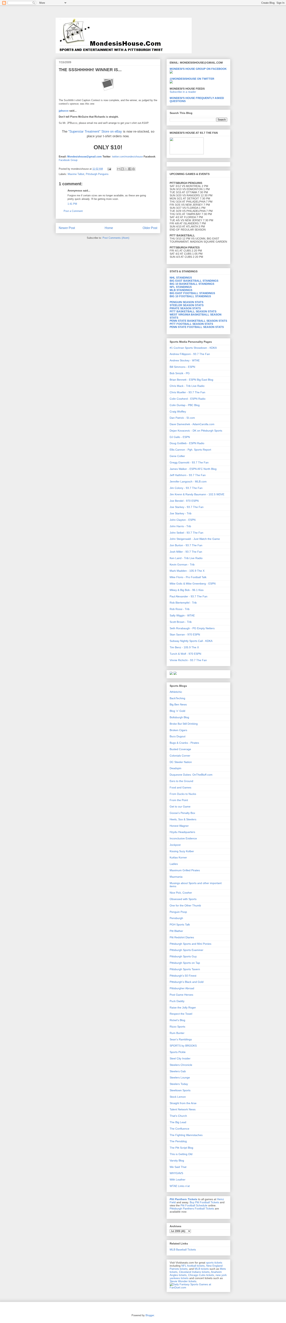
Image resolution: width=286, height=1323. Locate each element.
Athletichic (176, 691)
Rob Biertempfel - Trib (183, 602)
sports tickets (214, 1262)
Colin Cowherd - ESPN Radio (187, 398)
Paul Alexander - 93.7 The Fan (188, 596)
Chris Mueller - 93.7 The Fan (187, 392)
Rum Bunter (177, 1033)
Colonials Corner (180, 755)
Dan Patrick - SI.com (182, 417)
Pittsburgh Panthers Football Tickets (192, 1208)
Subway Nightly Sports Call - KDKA (191, 640)
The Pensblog (178, 1141)
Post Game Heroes (181, 994)
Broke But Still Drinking (184, 723)
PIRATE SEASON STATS (185, 308)
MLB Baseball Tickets (183, 1249)
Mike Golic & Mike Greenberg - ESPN (193, 583)
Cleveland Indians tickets (194, 1271)
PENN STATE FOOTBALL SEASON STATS (197, 327)
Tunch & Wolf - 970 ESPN (185, 653)
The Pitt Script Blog (181, 1147)
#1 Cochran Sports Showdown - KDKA (193, 347)
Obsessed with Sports (183, 899)
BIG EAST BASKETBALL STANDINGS (194, 280)
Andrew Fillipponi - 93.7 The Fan (190, 354)
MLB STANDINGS (181, 290)
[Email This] (119, 169)
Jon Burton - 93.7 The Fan (186, 545)
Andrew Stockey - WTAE (185, 360)
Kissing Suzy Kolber (182, 851)
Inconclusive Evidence (183, 838)
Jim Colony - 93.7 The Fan (186, 487)
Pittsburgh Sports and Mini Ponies (190, 943)
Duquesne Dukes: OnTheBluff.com (191, 774)
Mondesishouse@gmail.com (84, 156)
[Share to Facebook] (130, 169)
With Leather (177, 1179)
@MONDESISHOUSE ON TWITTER (192, 78)
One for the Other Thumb (185, 905)
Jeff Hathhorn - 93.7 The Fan (188, 475)
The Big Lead (178, 1122)
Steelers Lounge (180, 1077)
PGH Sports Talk (180, 924)
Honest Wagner (179, 825)
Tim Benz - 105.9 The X (184, 647)
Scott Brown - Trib (181, 621)
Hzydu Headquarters (182, 832)
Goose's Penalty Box (182, 812)
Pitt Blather (176, 930)
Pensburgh (176, 918)
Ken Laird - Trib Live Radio (186, 558)
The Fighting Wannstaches (186, 1135)
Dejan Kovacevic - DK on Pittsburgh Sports (196, 430)
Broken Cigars (178, 730)
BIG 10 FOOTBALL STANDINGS (190, 296)
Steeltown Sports (180, 1090)
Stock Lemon (178, 1096)
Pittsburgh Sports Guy (183, 956)
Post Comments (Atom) (116, 237)
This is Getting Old (181, 1154)
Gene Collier (177, 456)
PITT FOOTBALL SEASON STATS (191, 323)
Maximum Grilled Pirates (185, 870)
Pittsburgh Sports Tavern (185, 969)
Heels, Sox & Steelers (183, 819)
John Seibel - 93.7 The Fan (186, 532)
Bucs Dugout (177, 736)
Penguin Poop (178, 911)
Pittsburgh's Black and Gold (187, 981)
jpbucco (63, 110)
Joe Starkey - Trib (180, 513)
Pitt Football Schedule (194, 1205)
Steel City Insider (180, 1058)
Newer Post (67, 228)
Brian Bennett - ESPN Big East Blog (191, 379)
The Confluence (179, 1128)
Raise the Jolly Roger (183, 1007)
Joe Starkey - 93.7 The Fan (187, 507)
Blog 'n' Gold (177, 710)
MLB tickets (202, 1268)
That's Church (178, 1115)
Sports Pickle (178, 1052)
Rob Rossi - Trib (179, 609)
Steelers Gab (178, 1071)
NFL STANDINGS (181, 286)
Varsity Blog (177, 1160)
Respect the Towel (181, 1013)
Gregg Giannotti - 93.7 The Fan (189, 462)
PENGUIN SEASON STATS (186, 302)
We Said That (178, 1166)
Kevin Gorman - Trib (182, 564)
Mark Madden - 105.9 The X (187, 570)
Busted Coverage (180, 749)
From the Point (179, 800)
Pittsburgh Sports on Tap (185, 962)
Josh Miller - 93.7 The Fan (186, 551)
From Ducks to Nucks (183, 793)
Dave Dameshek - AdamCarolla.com (192, 424)
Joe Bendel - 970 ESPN (184, 500)
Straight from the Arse (183, 1103)
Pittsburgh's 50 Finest (183, 975)
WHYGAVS (176, 1173)
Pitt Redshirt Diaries (182, 937)
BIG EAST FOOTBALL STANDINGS (192, 293)
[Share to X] (126, 169)
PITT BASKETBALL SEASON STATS (193, 311)
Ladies (174, 863)
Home (109, 228)
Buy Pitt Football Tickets (204, 1202)
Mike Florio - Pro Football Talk (188, 577)
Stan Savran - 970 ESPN (185, 634)
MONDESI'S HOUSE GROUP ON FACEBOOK (198, 68)
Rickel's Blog (177, 1020)
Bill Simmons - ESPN (182, 366)
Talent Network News (183, 1109)
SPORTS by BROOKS (183, 1045)
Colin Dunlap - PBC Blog (185, 405)
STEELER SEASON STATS (187, 305)
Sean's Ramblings (181, 1039)
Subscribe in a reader (183, 91)
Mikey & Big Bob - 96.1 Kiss (187, 590)
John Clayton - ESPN (183, 519)
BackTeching (177, 698)
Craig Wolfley (178, 411)
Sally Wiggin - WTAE (182, 615)
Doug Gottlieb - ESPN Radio (187, 443)
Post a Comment (73, 211)
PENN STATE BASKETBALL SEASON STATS (198, 320)
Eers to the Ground (181, 781)
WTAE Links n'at (180, 1186)
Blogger (150, 1315)
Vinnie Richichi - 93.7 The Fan (188, 660)
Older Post (150, 228)
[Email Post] (109, 168)
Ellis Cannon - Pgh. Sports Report (190, 449)
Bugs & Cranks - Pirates (184, 742)
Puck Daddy (177, 1001)
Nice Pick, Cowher (181, 892)
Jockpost (175, 844)
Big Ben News (178, 704)
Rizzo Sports (177, 1026)
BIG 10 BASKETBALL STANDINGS (192, 283)
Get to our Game (180, 806)
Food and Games (180, 787)
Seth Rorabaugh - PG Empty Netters (192, 628)
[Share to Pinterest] (133, 169)
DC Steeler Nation (181, 762)
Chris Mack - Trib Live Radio (187, 385)
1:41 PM (72, 203)
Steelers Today (179, 1083)
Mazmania (176, 876)
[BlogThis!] (122, 169)
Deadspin (175, 768)
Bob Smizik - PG (180, 373)
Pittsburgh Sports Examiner (186, 950)
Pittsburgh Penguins (97, 174)
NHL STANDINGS (181, 277)
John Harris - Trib (180, 526)
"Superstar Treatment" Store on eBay (95, 131)
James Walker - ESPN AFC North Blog (193, 468)
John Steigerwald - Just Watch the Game (195, 538)
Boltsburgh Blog (179, 717)
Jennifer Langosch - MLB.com (188, 481)
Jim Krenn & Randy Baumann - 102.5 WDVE (197, 494)
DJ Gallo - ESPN (180, 437)
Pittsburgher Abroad (182, 988)
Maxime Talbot (76, 174)
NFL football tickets (193, 1265)
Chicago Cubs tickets (201, 1275)
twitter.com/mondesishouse (127, 156)
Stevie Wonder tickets (183, 1281)
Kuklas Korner (178, 857)
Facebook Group (68, 160)
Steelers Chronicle (181, 1064)
